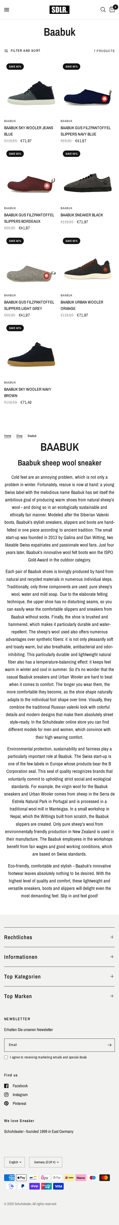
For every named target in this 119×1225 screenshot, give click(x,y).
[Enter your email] (109, 1045)
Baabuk (10, 121)
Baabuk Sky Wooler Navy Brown (27, 392)
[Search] (103, 9)
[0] (111, 9)
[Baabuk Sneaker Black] (88, 175)
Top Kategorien (22, 976)
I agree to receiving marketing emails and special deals (48, 1057)
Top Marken (18, 996)
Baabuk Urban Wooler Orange (82, 305)
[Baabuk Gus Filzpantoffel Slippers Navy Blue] (88, 88)
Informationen (21, 956)
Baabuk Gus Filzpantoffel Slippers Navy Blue (86, 131)
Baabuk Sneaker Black (82, 215)
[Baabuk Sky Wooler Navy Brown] (31, 350)
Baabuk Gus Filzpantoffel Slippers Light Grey (29, 305)
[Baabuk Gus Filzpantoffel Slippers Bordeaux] (31, 175)
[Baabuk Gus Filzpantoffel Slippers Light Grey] (31, 262)
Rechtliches (18, 937)
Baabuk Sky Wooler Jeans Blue (28, 131)
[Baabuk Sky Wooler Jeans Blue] (31, 88)
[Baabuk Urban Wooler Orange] (88, 262)
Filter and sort (25, 50)
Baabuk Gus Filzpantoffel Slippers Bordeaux (29, 218)
